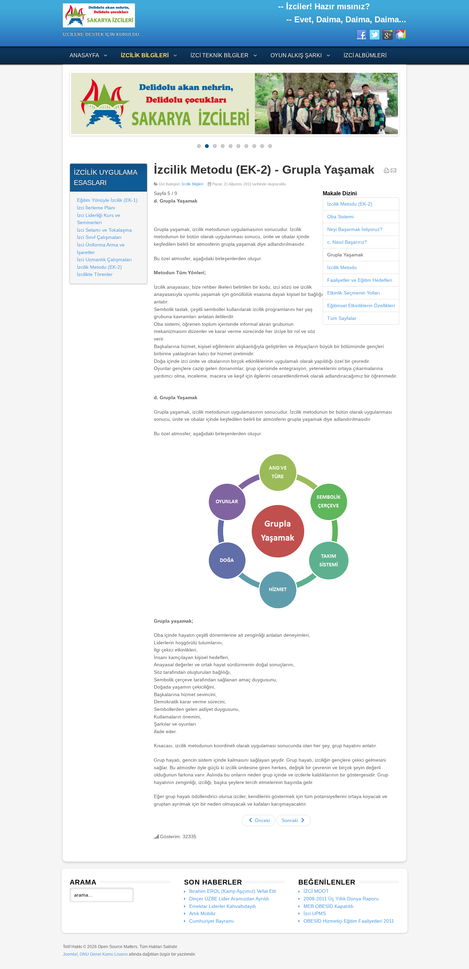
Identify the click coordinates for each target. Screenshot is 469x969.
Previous (66, 101)
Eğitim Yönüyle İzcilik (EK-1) (107, 200)
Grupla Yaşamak (345, 254)
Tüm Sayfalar (341, 318)
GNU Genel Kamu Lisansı (104, 954)
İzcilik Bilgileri (192, 184)
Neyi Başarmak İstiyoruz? (354, 229)
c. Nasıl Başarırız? (347, 242)
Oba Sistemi (340, 216)
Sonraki (290, 820)
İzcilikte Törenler (95, 274)
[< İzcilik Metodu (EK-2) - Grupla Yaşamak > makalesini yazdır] (386, 172)
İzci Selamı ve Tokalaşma (104, 230)
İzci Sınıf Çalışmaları (99, 237)
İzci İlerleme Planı (96, 207)
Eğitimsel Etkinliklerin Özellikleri (361, 305)
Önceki (261, 820)
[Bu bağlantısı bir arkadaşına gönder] (393, 172)
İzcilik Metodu (342, 267)
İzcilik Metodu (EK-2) (99, 267)
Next (403, 101)
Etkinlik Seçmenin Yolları (353, 293)
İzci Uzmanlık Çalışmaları (104, 259)
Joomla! (70, 954)
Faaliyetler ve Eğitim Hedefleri (359, 280)
